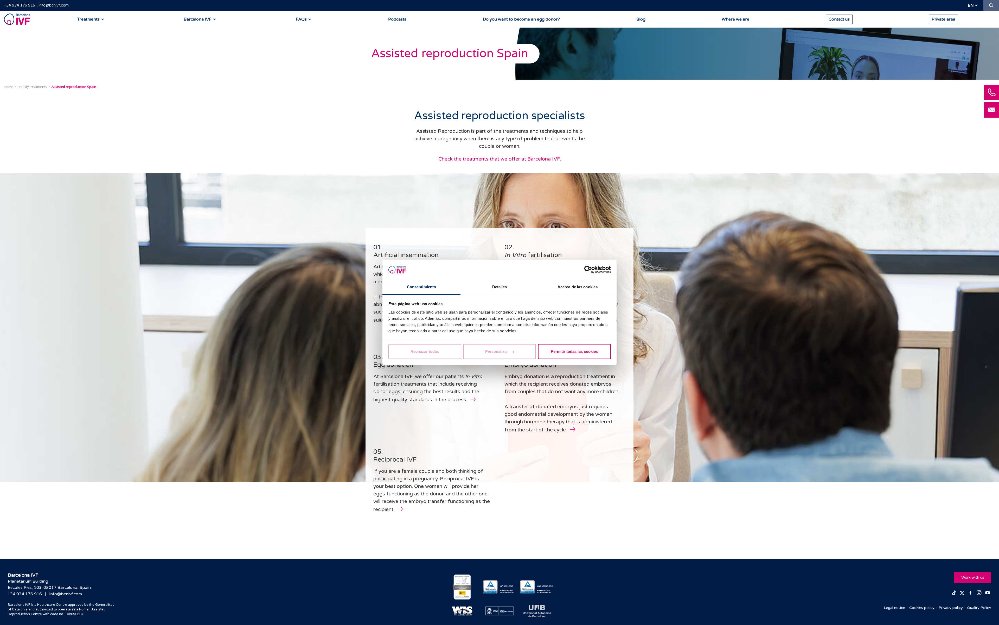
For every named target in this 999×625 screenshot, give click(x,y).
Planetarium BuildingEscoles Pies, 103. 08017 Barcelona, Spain (49, 584)
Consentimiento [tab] (421, 287)
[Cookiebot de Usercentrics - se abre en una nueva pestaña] (588, 270)
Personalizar (496, 351)
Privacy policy (951, 607)
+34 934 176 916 (19, 5)
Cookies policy (921, 607)
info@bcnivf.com (54, 5)
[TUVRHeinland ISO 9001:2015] (499, 587)
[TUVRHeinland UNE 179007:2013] (537, 587)
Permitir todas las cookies (574, 351)
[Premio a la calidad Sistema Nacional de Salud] (462, 587)
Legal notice (894, 607)
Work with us (972, 577)
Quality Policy (979, 607)
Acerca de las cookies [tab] (578, 287)
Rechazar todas (425, 351)
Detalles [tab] (499, 287)
